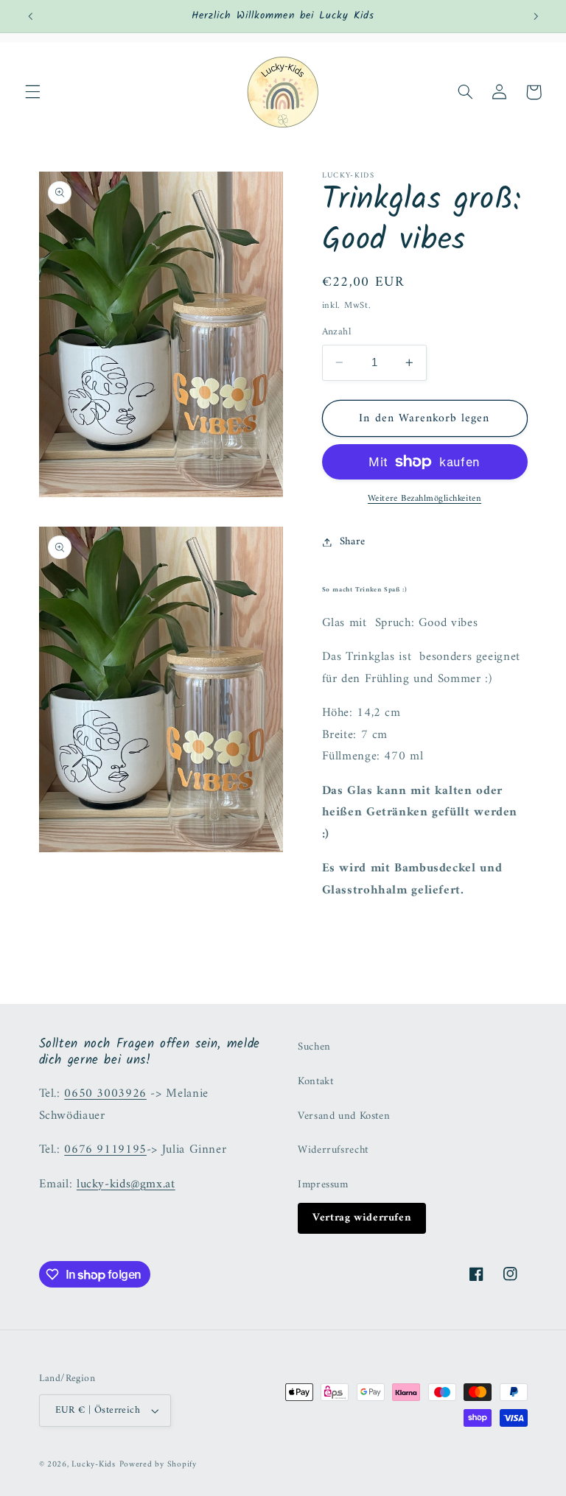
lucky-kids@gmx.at (126, 1184)
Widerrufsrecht (333, 1149)
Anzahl (337, 332)
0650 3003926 (105, 1094)
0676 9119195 (105, 1150)
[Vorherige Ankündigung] (30, 16)
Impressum (323, 1184)
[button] (32, 92)
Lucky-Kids (93, 1464)
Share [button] (353, 541)
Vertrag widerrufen (361, 1217)
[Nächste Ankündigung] (536, 16)
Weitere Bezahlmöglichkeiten (424, 499)
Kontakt (315, 1081)
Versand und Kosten (344, 1115)
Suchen (314, 1047)
